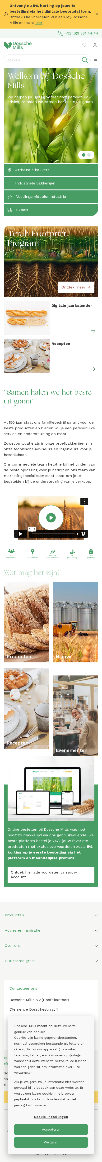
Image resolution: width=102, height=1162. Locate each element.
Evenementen (72, 750)
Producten (19, 656)
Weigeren (51, 1142)
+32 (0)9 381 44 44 (81, 33)
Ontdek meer (73, 287)
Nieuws (64, 656)
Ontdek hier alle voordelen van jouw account (44, 874)
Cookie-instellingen (51, 1117)
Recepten (17, 743)
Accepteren (51, 1129)
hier (38, 22)
